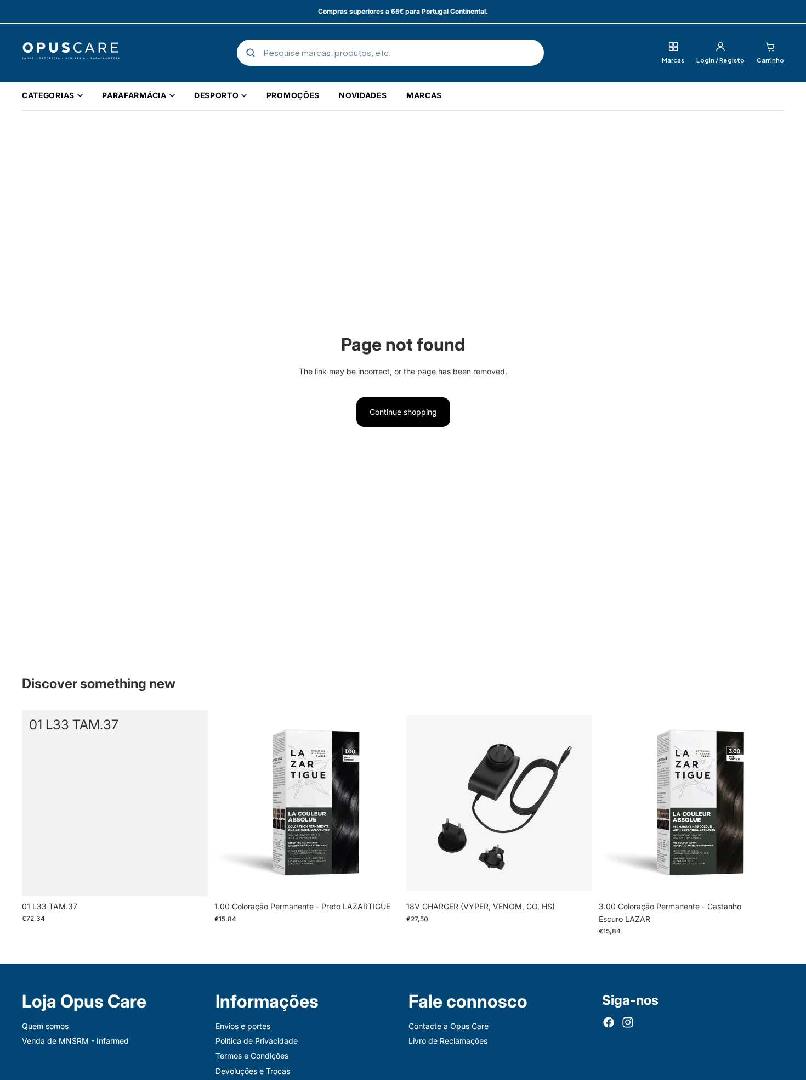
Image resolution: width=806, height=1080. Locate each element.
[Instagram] (627, 1022)
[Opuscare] (71, 52)
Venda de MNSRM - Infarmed (75, 1040)
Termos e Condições (251, 1056)
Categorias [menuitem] (48, 95)
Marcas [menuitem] (424, 95)
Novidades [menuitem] (363, 95)
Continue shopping (403, 412)
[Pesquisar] (250, 52)
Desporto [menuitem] (216, 95)
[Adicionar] (191, 879)
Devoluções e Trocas (252, 1071)
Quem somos (45, 1026)
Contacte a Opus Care (448, 1026)
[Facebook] (608, 1022)
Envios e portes (242, 1026)
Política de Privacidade (256, 1040)
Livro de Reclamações (447, 1040)
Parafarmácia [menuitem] (134, 95)
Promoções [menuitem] (293, 95)
